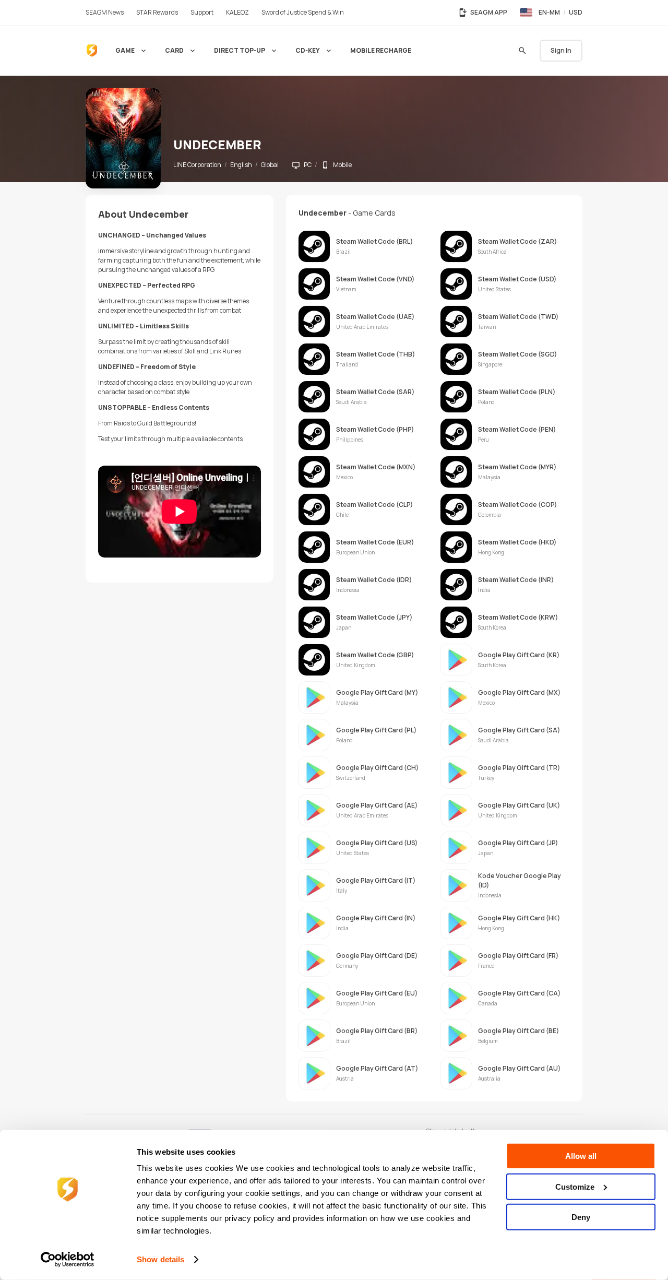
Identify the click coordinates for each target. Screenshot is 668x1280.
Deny (580, 1217)
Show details (160, 1259)
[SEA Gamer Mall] (92, 50)
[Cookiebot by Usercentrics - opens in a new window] (67, 1259)
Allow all (581, 1156)
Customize (574, 1186)
